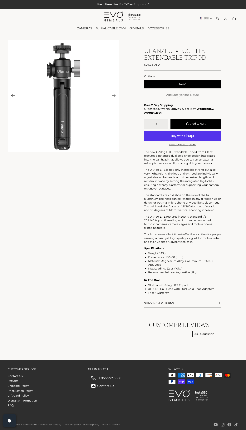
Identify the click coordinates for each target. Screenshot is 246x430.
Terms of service (110, 424)
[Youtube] (215, 424)
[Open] (9, 420)
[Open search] (217, 18)
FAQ (11, 405)
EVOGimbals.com (26, 424)
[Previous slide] (12, 96)
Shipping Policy (18, 386)
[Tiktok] (236, 424)
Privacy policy (91, 424)
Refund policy (73, 424)
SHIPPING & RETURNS (159, 303)
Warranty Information (22, 400)
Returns (13, 381)
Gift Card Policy (18, 395)
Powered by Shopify (49, 424)
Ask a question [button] (204, 334)
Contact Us (15, 376)
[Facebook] (229, 424)
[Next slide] (115, 96)
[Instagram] (222, 424)
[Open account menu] (225, 18)
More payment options (182, 144)
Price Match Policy (20, 391)
